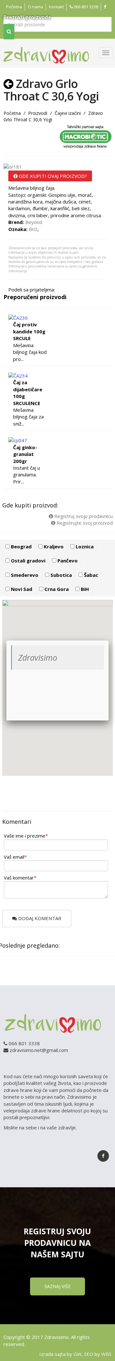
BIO (33, 229)
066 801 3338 (85, 7)
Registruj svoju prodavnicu (83, 516)
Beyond (33, 222)
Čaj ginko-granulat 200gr (25, 454)
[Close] (108, 640)
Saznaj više (57, 1286)
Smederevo (24, 575)
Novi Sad (21, 589)
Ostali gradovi (27, 560)
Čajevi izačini (68, 113)
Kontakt (56, 7)
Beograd (21, 546)
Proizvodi (37, 113)
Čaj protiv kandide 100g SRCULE (29, 331)
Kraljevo (53, 546)
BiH (84, 589)
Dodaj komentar (39, 918)
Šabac (90, 575)
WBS (106, 1354)
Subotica (60, 575)
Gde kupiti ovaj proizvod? (52, 176)
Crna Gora (56, 589)
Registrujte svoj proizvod (84, 523)
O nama (35, 7)
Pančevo (67, 560)
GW (77, 1354)
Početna (14, 7)
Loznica (84, 546)
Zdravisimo (37, 657)
